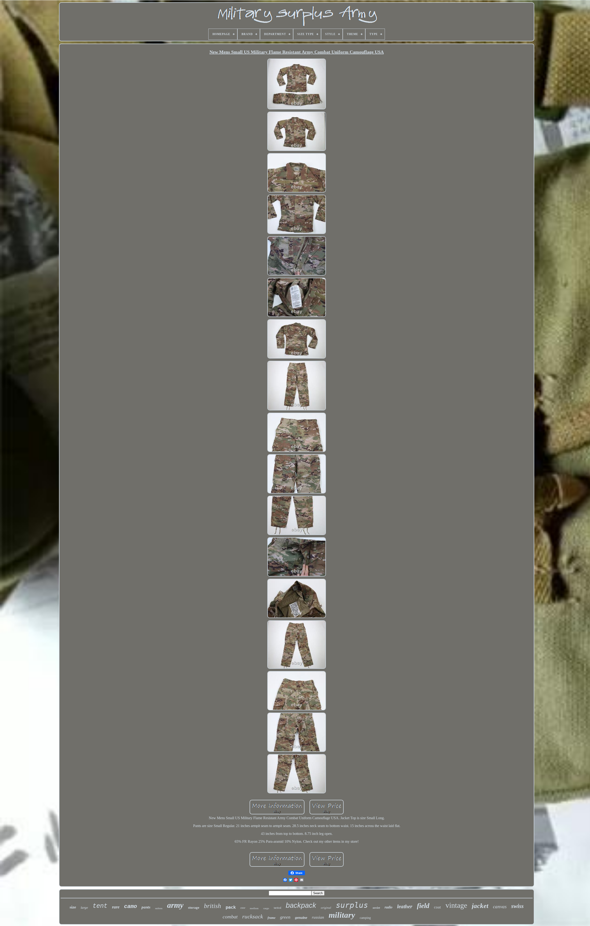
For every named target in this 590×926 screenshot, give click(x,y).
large (84, 907)
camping (365, 918)
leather (404, 906)
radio (388, 907)
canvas (500, 906)
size (73, 907)
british (212, 905)
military (342, 915)
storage (193, 907)
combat (230, 917)
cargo (266, 908)
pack (231, 907)
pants (146, 907)
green (285, 917)
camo (130, 906)
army (175, 905)
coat (437, 907)
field (423, 905)
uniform (158, 908)
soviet (376, 907)
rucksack (252, 916)
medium (254, 908)
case (242, 907)
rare (115, 907)
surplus (352, 905)
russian (318, 917)
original (326, 907)
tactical (277, 907)
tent (100, 906)
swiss (517, 906)
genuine (301, 918)
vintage (456, 905)
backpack (301, 905)
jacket (480, 905)
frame (271, 918)
